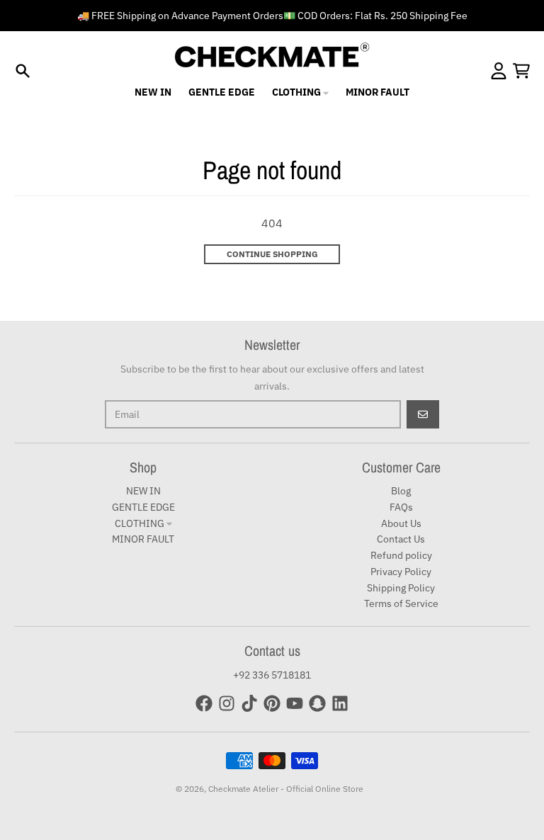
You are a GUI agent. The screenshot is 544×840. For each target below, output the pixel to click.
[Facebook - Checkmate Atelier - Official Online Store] (204, 703)
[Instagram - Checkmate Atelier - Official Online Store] (226, 703)
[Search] (22, 70)
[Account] (498, 70)
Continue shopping (272, 254)
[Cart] (521, 70)
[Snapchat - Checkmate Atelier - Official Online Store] (317, 703)
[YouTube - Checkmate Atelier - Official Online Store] (294, 703)
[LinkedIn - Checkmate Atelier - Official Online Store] (340, 703)
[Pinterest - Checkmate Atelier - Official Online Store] (272, 703)
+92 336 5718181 (272, 675)
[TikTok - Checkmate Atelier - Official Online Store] (249, 703)
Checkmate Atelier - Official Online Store (285, 788)
